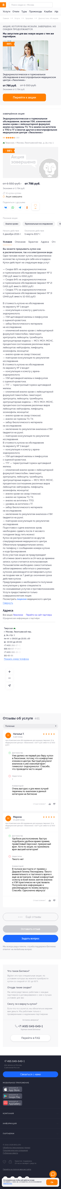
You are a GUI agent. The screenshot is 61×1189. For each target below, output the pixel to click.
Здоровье (29, 18)
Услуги (6, 11)
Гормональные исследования (39, 224)
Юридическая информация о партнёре (21, 618)
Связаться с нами (30, 1074)
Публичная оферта (10, 1153)
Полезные (9, 726)
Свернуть (8, 603)
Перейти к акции (24, 97)
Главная (6, 18)
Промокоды (35, 11)
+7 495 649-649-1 (14, 1061)
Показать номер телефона (16, 659)
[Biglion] (6, 4)
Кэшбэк (48, 11)
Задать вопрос (30, 938)
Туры (24, 11)
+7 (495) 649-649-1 (30, 1026)
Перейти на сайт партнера (39, 615)
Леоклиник (18, 615)
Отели (15, 11)
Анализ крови (11, 224)
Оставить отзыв (30, 929)
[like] (49, 804)
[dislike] (53, 804)
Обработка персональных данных (16, 1148)
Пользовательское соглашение (15, 1150)
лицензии (22, 599)
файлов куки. (7, 1183)
